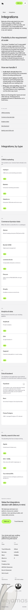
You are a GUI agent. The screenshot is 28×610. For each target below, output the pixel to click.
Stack (4, 12)
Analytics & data (5, 121)
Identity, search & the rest (7, 130)
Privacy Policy (5, 606)
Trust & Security (18, 521)
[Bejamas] (3, 3)
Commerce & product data (7, 117)
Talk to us (19, 3)
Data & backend (5, 126)
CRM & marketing (5, 112)
